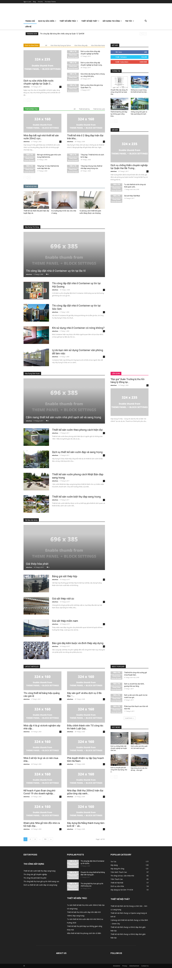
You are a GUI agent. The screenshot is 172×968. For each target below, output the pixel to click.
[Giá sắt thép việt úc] (36, 606)
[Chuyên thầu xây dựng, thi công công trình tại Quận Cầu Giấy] (119, 82)
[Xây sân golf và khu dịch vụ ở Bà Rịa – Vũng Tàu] (86, 680)
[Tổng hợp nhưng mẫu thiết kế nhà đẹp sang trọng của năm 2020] (73, 169)
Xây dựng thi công (111, 21)
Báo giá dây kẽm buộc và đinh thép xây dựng (77, 643)
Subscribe (143, 62)
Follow (144, 57)
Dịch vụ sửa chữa (46, 21)
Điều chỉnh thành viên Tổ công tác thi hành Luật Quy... (85, 727)
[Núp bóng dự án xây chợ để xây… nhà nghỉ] (140, 760)
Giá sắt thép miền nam (65, 620)
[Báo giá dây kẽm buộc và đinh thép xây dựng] (36, 650)
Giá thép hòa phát (37, 563)
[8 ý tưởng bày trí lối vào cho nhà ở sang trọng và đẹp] (64, 200)
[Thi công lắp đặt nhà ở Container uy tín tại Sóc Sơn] (36, 313)
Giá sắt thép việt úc (63, 598)
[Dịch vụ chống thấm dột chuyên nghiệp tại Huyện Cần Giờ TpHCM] (119, 738)
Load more (128, 718)
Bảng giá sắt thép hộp (64, 576)
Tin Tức (128, 21)
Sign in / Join (27, 1)
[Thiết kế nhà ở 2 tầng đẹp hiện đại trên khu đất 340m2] (86, 123)
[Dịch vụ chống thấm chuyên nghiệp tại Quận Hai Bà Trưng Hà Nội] (129, 148)
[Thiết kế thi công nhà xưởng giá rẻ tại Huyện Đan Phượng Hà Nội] (116, 675)
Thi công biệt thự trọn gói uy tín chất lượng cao (41, 881)
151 (45, 839)
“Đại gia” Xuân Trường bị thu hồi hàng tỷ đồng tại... (128, 381)
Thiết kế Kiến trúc (68, 21)
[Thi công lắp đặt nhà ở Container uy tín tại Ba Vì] (64, 254)
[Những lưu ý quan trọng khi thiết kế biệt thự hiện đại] (140, 82)
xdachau (27, 87)
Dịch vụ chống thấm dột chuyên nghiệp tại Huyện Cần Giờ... (119, 748)
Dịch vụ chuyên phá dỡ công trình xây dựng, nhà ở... (119, 770)
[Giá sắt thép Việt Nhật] (116, 199)
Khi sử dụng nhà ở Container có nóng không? (78, 327)
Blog (34, 1)
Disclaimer (116, 966)
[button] (145, 21)
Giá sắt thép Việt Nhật (132, 196)
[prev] (141, 33)
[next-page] (28, 100)
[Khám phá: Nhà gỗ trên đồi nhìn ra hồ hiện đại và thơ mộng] (42, 810)
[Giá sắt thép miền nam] (36, 628)
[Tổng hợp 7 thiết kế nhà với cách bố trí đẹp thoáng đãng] (73, 158)
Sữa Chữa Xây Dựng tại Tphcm (61, 45)
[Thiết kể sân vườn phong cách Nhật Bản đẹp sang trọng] (36, 481)
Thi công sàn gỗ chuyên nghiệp (35, 874)
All (46, 45)
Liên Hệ (28, 26)
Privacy (124, 966)
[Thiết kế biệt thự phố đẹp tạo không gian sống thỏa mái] (119, 104)
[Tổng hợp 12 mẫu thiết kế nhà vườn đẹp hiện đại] (29, 169)
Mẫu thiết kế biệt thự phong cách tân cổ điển (84, 933)
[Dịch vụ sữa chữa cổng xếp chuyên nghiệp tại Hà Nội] (73, 54)
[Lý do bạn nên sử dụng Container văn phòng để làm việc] (36, 357)
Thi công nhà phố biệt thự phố (35, 878)
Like (145, 52)
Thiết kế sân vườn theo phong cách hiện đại (77, 429)
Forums (40, 1)
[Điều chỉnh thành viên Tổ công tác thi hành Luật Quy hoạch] (86, 713)
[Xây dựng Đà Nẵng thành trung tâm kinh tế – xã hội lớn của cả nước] (86, 810)
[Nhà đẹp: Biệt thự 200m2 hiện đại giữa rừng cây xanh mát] (86, 778)
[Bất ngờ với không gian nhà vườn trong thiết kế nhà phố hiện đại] (29, 158)
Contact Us (144, 966)
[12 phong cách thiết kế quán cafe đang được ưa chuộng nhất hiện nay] (92, 200)
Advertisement (134, 966)
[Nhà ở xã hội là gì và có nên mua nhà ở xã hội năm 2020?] (42, 745)
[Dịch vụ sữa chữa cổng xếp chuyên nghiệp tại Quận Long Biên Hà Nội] (73, 65)
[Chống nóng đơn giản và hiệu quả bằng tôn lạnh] (140, 104)
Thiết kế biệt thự (84, 109)
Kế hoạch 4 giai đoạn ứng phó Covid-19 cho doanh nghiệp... (39, 792)
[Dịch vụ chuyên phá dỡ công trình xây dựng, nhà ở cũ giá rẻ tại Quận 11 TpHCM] (119, 760)
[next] (144, 33)
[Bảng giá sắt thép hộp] (36, 583)
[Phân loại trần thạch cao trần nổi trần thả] (116, 709)
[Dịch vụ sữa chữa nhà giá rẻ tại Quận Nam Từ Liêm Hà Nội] (73, 88)
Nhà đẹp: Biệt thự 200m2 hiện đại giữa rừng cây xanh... (85, 792)
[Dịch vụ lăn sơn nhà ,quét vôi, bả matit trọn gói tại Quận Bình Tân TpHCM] (116, 698)
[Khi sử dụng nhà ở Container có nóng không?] (36, 335)
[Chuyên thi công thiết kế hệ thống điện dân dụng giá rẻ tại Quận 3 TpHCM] (73, 875)
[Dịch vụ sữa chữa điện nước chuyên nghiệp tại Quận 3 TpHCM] (42, 64)
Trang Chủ (30, 21)
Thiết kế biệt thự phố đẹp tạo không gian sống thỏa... (119, 114)
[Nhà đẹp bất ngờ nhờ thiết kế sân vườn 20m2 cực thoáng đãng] (42, 123)
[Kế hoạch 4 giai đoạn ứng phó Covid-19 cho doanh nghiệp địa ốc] (42, 778)
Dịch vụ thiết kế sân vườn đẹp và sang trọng (77, 452)
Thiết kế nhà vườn (99, 109)
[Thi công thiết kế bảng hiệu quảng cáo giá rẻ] (42, 680)
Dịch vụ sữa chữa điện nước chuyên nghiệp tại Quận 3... (39, 82)
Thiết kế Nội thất (89, 21)
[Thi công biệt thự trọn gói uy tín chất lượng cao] (73, 886)
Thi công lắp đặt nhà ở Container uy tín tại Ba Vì (56, 270)
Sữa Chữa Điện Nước (98, 45)
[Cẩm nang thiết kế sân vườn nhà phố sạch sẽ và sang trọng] (64, 401)
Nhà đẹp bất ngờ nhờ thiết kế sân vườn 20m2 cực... (41, 137)
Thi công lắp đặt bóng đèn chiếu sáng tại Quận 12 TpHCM (62, 34)
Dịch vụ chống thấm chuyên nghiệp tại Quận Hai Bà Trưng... (129, 167)
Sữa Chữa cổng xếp (81, 45)
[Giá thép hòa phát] (64, 547)
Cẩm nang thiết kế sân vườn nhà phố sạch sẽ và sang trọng (63, 417)
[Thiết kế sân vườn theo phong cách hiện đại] (36, 437)
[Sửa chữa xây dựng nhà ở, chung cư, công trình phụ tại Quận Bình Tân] (73, 77)
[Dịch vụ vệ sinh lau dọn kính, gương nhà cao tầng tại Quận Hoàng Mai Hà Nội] (116, 687)
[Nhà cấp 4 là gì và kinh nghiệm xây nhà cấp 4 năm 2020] (42, 713)
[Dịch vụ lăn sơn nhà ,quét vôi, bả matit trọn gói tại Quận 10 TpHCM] (140, 738)
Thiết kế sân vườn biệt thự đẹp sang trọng (76, 496)
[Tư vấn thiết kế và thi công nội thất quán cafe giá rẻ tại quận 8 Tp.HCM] (116, 187)
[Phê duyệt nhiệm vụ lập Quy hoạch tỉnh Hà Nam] (86, 745)
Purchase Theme (50, 1)
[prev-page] (25, 100)
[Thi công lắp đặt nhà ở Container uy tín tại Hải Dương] (36, 290)
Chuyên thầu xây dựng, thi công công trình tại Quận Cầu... (119, 92)
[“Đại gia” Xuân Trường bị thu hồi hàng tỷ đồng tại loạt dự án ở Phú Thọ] (129, 402)
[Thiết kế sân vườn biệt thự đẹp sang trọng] (36, 504)
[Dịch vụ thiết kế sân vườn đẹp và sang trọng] (36, 459)
